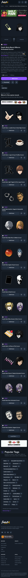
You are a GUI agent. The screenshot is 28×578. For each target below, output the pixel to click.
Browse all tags (6, 510)
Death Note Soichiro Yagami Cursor (11, 427)
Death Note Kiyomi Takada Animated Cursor (13, 373)
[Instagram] (5, 532)
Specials (3, 551)
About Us (3, 556)
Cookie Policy (18, 560)
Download (6, 82)
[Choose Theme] (22, 2)
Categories (3, 547)
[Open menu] (25, 2)
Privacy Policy (18, 558)
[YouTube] (2, 532)
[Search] (19, 2)
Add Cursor (15, 78)
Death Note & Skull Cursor (8, 292)
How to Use (3, 560)
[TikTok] (11, 532)
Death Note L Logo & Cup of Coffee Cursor (13, 155)
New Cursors (4, 545)
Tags (2, 549)
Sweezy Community (5, 564)
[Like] (12, 82)
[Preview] (21, 130)
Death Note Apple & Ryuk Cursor (10, 264)
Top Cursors (3, 543)
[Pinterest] (8, 532)
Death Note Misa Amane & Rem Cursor (12, 319)
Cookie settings (18, 562)
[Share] (16, 82)
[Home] (4, 2)
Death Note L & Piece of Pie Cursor (11, 346)
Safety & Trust (4, 558)
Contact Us (3, 562)
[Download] (24, 130)
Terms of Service (18, 556)
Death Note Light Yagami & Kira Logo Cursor (13, 182)
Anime (6, 6)
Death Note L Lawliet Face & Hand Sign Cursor (14, 128)
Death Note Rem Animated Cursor (11, 400)
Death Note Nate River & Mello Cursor (12, 237)
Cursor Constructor (19, 543)
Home (2, 6)
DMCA (16, 564)
